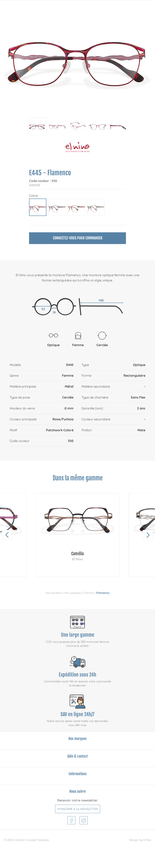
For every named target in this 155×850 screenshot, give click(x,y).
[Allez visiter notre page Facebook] (71, 819)
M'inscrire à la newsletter (77, 809)
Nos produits (54, 593)
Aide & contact (77, 756)
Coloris (33, 195)
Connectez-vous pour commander (77, 238)
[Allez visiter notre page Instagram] (84, 819)
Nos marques (77, 738)
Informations (78, 774)
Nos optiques (72, 593)
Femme (89, 593)
